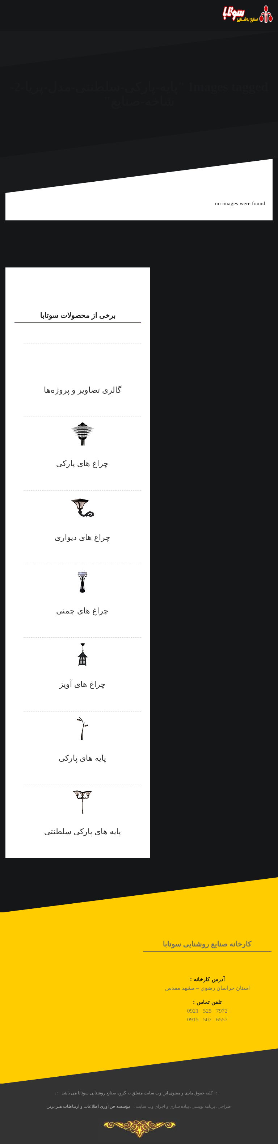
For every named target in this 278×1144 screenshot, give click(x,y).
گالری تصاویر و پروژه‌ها (82, 389)
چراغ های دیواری (82, 537)
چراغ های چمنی (82, 610)
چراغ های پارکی (82, 463)
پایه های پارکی (82, 758)
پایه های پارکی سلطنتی (82, 831)
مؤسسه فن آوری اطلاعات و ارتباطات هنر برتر (88, 1106)
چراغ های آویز (82, 684)
